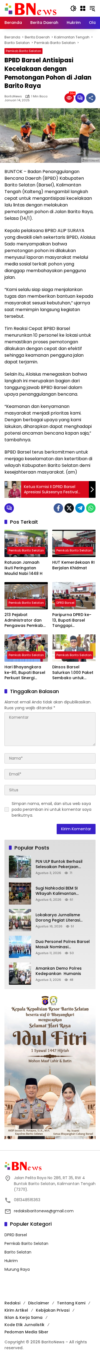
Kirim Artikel (16, 1310)
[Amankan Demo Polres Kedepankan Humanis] (20, 973)
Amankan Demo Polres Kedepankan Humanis (59, 971)
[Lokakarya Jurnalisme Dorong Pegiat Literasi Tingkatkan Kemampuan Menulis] (20, 920)
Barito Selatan (17, 1252)
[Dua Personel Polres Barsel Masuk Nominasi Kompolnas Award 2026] (20, 947)
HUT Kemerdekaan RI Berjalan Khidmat (73, 565)
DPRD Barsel (65, 602)
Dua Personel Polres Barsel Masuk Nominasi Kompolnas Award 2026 (63, 944)
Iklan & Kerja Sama (23, 1317)
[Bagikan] (91, 98)
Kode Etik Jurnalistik (24, 1324)
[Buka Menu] (82, 8)
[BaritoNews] (30, 9)
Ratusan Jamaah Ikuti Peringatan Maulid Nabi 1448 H (23, 568)
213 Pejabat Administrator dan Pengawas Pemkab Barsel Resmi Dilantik (25, 620)
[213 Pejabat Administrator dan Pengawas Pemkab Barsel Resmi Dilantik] (26, 595)
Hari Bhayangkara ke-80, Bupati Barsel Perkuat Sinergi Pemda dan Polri (24, 672)
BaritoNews (13, 96)
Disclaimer (38, 1303)
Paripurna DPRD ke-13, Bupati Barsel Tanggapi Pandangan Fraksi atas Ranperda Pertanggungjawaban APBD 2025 (73, 620)
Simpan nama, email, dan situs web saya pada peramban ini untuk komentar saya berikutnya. (51, 809)
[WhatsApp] (91, 508)
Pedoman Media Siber (26, 1332)
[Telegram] (80, 508)
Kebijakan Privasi (52, 1310)
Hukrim (11, 1261)
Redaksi (12, 1303)
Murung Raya (17, 1269)
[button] (73, 8)
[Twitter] (69, 508)
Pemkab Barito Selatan (23, 51)
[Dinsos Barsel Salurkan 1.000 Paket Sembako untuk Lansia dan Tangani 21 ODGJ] (74, 648)
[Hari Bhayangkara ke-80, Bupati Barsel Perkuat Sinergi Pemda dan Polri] (26, 648)
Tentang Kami (71, 1303)
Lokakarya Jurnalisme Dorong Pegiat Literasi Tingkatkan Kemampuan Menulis (61, 917)
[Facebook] (58, 508)
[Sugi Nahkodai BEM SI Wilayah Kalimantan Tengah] (20, 893)
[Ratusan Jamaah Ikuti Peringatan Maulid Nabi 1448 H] (26, 543)
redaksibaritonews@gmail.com (44, 1211)
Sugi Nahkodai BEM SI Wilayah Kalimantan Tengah (57, 891)
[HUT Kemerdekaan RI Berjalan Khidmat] (74, 543)
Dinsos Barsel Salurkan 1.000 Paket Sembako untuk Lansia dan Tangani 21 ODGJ (72, 672)
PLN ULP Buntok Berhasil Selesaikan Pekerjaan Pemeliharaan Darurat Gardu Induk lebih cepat (60, 864)
